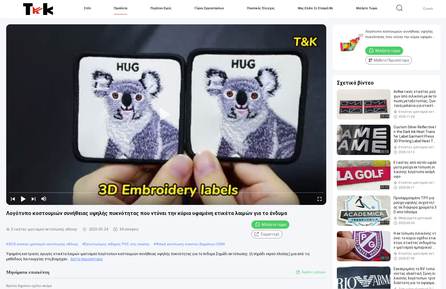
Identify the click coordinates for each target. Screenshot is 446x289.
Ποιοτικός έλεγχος (261, 8)
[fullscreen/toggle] (319, 199)
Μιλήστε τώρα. (367, 8)
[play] (166, 114)
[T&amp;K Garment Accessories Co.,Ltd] (38, 9)
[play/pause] (23, 199)
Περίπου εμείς (160, 8)
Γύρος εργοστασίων (209, 8)
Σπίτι (87, 8)
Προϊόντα (120, 8)
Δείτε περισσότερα (86, 259)
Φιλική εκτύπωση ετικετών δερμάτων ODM (190, 244)
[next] (33, 199)
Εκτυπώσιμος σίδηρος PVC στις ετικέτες (117, 244)
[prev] (13, 199)
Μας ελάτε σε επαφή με (315, 8)
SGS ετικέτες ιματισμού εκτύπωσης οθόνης (43, 244)
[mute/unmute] (44, 199)
